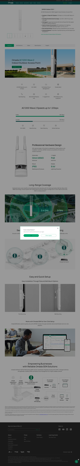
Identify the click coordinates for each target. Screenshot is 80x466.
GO (31, 235)
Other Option (48, 235)
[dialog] (40, 233)
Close (57, 228)
